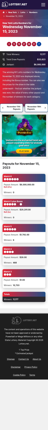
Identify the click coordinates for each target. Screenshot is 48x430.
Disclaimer (16, 367)
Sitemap (11, 359)
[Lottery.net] (14, 6)
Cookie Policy (19, 375)
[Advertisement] (24, 405)
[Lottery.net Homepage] (3, 12)
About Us (37, 359)
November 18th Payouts (34, 107)
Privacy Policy (30, 367)
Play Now (24, 151)
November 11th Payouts (13, 107)
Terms (32, 375)
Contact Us (23, 359)
